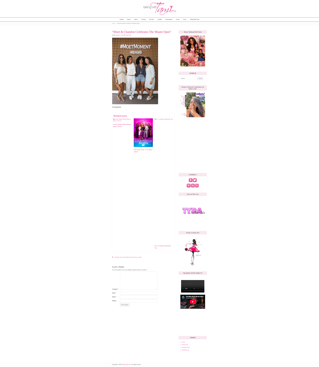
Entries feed (185, 344)
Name (114, 293)
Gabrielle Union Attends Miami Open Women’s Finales (128, 257)
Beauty (129, 19)
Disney (136, 19)
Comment (115, 289)
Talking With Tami (194, 19)
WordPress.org (185, 350)
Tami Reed (128, 35)
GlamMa (160, 19)
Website (114, 300)
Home (113, 23)
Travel (184, 19)
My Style (151, 19)
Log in (183, 342)
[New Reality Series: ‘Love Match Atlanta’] (143, 132)
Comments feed (185, 347)
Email (114, 297)
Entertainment (168, 19)
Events (177, 19)
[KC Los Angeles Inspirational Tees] (164, 180)
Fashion (122, 19)
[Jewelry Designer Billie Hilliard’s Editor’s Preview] (122, 120)
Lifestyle (143, 19)
